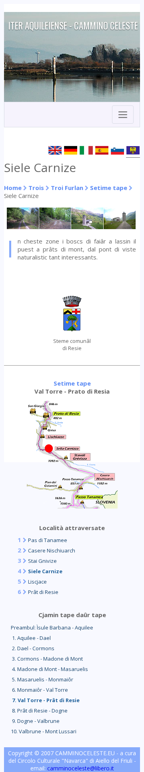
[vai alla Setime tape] (72, 506)
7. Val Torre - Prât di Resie (45, 700)
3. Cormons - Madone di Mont (47, 658)
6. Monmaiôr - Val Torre (39, 689)
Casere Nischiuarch (51, 550)
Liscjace (37, 581)
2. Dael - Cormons (32, 648)
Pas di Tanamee (47, 540)
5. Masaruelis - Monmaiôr (42, 679)
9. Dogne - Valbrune (35, 720)
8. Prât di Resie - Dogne (39, 710)
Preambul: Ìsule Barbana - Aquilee (52, 627)
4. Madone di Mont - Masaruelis (49, 669)
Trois (36, 188)
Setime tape (108, 188)
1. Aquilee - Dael (31, 637)
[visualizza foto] (23, 227)
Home (13, 188)
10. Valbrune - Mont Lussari (43, 731)
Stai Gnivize (42, 560)
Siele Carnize (45, 571)
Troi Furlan (67, 188)
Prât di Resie (43, 592)
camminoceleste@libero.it (80, 768)
